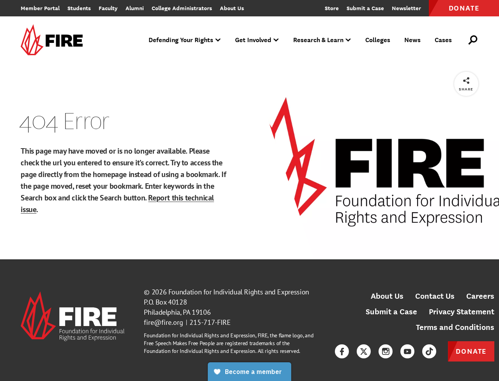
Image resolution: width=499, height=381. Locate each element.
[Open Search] (473, 40)
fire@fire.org (163, 322)
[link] (54, 40)
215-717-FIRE (210, 322)
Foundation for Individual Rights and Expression (238, 291)
